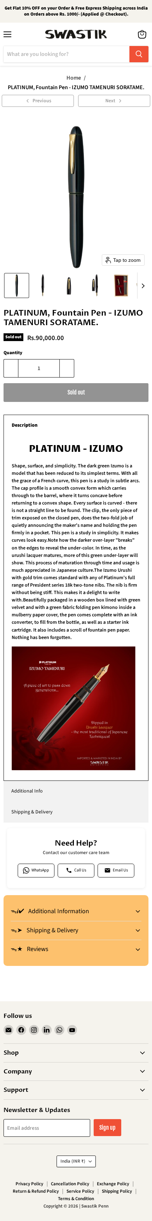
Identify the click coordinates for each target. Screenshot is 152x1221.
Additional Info (27, 791)
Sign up (107, 1127)
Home (73, 78)
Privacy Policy (29, 1184)
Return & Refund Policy (36, 1191)
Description (24, 425)
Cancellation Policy (70, 1184)
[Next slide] (142, 285)
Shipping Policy (117, 1191)
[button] (17, 285)
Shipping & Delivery (32, 812)
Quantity (13, 353)
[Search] (138, 54)
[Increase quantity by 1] (67, 368)
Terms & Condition (76, 1199)
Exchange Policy (113, 1184)
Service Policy (80, 1191)
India (72, 1161)
